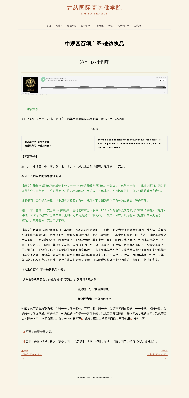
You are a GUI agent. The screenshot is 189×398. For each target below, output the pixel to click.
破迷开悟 (71, 25)
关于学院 (122, 25)
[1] (83, 318)
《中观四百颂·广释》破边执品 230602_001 (36, 94)
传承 (110, 25)
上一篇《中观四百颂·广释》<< (31, 354)
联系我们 (138, 25)
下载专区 (99, 25)
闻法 (58, 25)
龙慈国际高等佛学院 (94, 8)
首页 (49, 25)
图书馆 (84, 25)
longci (22, 94)
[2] (131, 318)
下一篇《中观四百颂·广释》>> (157, 354)
